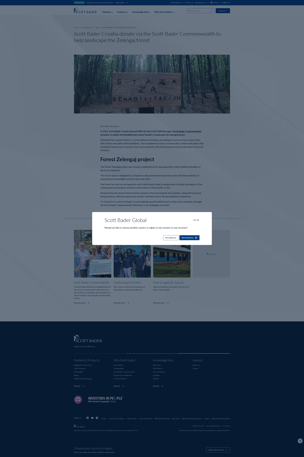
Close (195, 220)
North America (187, 238)
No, (170, 238)
